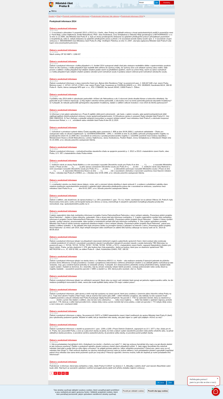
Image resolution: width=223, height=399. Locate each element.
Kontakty (167, 3)
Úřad (59, 16)
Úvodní (51, 16)
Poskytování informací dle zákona (105, 16)
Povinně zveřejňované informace (76, 16)
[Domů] (61, 4)
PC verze (161, 383)
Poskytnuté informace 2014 (132, 16)
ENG (170, 383)
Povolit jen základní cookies (133, 391)
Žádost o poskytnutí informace (63, 28)
